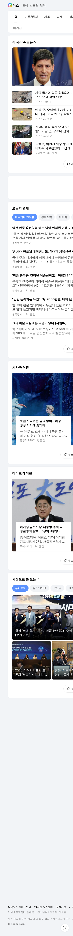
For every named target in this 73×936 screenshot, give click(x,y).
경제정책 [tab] (46, 217)
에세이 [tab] (63, 217)
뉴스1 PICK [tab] (39, 588)
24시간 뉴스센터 (43, 906)
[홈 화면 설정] (65, 928)
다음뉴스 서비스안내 (19, 906)
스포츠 (34, 5)
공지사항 (61, 906)
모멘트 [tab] (57, 588)
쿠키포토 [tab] (20, 588)
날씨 (43, 5)
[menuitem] (15, 16)
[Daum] (10, 5)
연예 (25, 5)
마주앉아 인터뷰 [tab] (24, 217)
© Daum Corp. (16, 923)
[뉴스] (16, 5)
